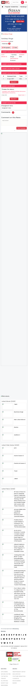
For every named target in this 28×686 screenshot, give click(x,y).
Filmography (7, 47)
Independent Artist (19, 672)
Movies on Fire (6, 674)
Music (15, 669)
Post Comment (21, 128)
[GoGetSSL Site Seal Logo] (14, 659)
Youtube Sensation (19, 676)
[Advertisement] (14, 381)
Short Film (4, 683)
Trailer (3, 678)
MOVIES (3, 669)
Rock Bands (17, 681)
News (15, 47)
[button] (26, 2)
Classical (16, 678)
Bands (15, 683)
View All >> (14, 82)
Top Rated (4, 676)
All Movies (4, 681)
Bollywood (16, 674)
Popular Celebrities (11, 7)
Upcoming (4, 672)
